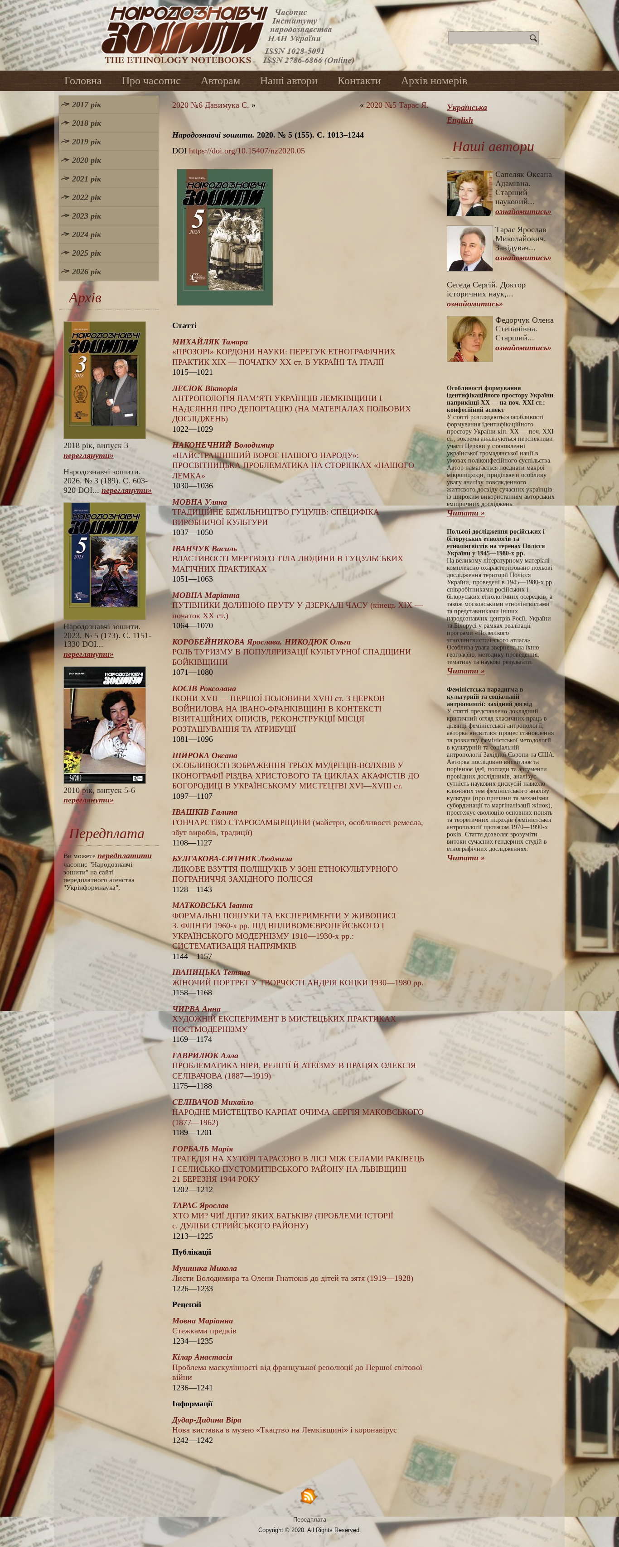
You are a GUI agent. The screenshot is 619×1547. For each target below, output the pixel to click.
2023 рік (86, 215)
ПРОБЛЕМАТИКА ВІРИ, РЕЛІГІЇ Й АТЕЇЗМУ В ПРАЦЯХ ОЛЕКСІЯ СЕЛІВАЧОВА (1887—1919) (294, 1065)
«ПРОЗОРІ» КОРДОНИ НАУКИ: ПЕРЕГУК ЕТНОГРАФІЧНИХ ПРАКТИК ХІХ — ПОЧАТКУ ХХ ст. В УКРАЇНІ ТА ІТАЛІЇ (284, 352)
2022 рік (86, 197)
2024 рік (86, 234)
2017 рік (86, 104)
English (460, 119)
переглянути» (88, 455)
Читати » (466, 512)
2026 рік (86, 271)
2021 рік (86, 178)
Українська (467, 107)
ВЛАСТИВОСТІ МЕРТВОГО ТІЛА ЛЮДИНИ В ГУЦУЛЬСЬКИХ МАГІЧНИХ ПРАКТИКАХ (287, 558)
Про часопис (151, 80)
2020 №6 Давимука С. (210, 105)
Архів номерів (434, 80)
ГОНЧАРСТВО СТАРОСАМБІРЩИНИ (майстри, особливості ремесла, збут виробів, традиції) (297, 822)
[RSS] (309, 1495)
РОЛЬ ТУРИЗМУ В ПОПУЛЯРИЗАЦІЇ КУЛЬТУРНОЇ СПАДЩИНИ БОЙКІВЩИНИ (291, 652)
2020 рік (86, 160)
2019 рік (86, 141)
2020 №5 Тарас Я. (397, 105)
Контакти (359, 80)
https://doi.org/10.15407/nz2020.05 (247, 150)
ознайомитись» (523, 211)
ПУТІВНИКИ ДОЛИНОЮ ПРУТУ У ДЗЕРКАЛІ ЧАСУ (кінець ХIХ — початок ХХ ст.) (297, 605)
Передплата (309, 1519)
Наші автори (289, 80)
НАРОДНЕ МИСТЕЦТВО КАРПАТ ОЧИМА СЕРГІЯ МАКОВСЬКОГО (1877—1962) (298, 1112)
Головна (83, 80)
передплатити (124, 855)
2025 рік (86, 253)
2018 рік (86, 123)
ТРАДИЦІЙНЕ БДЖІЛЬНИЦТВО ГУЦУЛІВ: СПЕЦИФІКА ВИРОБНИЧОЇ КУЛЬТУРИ (275, 512)
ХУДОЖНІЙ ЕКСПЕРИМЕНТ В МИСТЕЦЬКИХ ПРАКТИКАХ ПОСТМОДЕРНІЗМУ (284, 1019)
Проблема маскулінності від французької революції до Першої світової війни (297, 1367)
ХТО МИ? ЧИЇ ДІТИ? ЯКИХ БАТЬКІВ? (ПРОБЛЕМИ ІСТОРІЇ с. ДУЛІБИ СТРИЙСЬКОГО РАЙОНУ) (282, 1215)
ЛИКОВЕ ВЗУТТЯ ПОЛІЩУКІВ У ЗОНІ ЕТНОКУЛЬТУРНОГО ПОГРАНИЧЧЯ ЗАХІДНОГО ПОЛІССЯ (285, 868)
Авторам (220, 80)
